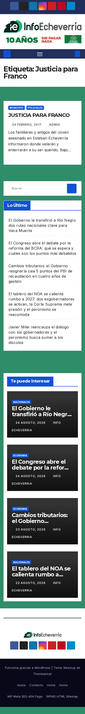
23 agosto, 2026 (31, 529)
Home (21, 685)
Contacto (36, 685)
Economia (20, 455)
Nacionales (21, 402)
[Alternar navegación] (40, 54)
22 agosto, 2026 (31, 583)
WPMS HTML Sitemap (62, 696)
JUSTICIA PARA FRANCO (39, 115)
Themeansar (42, 674)
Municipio (16, 107)
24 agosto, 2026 (31, 422)
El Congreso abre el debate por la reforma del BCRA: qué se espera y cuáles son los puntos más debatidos (42, 248)
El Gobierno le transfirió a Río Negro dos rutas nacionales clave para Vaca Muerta (42, 225)
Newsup (70, 668)
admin (54, 124)
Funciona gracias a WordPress (28, 668)
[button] (70, 54)
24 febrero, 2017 (27, 124)
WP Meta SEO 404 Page (24, 696)
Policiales (35, 107)
